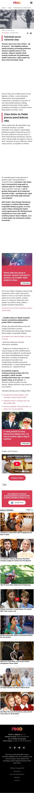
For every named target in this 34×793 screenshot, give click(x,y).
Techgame (13, 759)
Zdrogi (18, 759)
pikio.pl (4, 8)
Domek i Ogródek (15, 761)
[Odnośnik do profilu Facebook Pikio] (10, 748)
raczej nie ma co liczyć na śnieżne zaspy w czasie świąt (17, 309)
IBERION (17, 734)
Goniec (19, 763)
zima (4, 485)
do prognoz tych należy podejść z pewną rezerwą (16, 337)
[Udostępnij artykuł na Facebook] (27, 33)
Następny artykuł (17, 478)
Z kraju (10, 8)
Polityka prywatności (17, 774)
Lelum (15, 754)
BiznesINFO (20, 754)
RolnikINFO (12, 756)
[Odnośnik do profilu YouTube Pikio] (19, 748)
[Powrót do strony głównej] (17, 729)
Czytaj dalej (25, 283)
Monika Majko (5, 33)
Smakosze (26, 756)
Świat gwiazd (24, 761)
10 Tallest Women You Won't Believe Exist (14, 687)
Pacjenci (26, 754)
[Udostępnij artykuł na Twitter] (30, 33)
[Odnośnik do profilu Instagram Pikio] (24, 748)
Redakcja (17, 777)
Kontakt (17, 780)
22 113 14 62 (22, 739)
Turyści (21, 756)
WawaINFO (5, 756)
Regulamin (17, 771)
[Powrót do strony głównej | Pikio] (17, 3)
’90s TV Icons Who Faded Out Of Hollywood (15, 585)
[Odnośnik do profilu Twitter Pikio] (15, 748)
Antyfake (23, 759)
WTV (17, 756)
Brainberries (17, 537)
